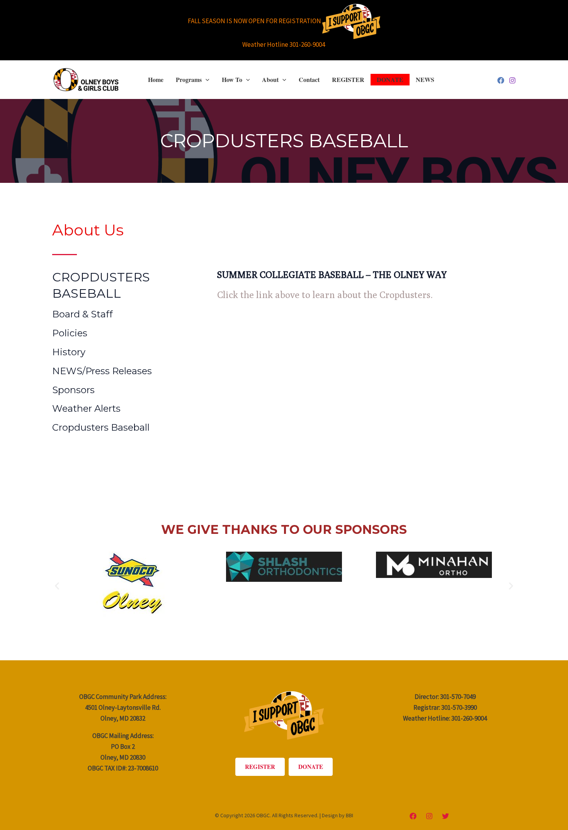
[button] (205, 79)
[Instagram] (512, 80)
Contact (309, 79)
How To (232, 79)
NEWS (425, 79)
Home (155, 79)
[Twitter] (445, 816)
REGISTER (348, 79)
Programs (189, 79)
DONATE (390, 79)
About (270, 79)
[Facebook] (500, 80)
